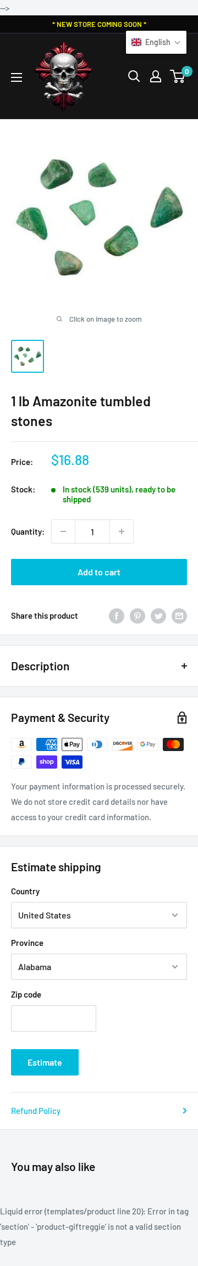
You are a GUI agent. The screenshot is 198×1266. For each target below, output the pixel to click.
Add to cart (99, 572)
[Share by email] (179, 615)
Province (27, 943)
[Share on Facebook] (116, 615)
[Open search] (134, 76)
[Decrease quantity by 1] (63, 531)
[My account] (155, 76)
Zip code (26, 994)
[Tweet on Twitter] (158, 615)
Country (25, 891)
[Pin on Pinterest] (137, 615)
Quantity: (28, 531)
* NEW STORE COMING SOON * (99, 24)
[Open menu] (16, 77)
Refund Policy (36, 1111)
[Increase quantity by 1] (121, 531)
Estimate (45, 1062)
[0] (178, 76)
